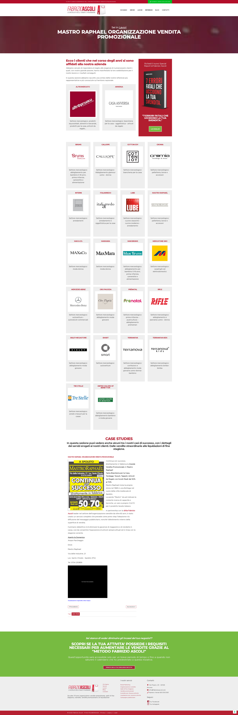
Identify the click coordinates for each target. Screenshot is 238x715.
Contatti (165, 10)
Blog (157, 10)
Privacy (102, 712)
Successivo (131, 606)
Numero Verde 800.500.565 (159, 692)
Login (115, 712)
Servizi (132, 10)
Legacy (109, 712)
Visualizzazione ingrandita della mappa (79, 600)
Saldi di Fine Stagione (127, 689)
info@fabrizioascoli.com (157, 690)
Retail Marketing (125, 684)
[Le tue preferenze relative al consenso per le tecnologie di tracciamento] (235, 712)
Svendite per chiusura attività (129, 693)
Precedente (73, 606)
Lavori (140, 10)
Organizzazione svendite (128, 687)
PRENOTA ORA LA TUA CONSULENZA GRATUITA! (119, 667)
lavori (122, 27)
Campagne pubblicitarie (127, 697)
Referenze (149, 10)
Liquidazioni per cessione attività (130, 695)
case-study (75, 614)
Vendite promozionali (127, 691)
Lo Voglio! (155, 129)
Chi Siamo (123, 10)
